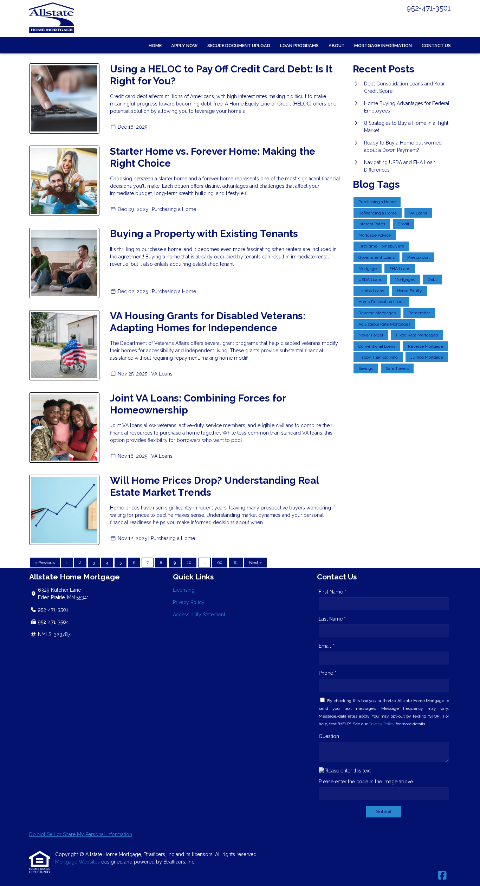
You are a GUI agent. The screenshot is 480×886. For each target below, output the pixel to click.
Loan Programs (299, 45)
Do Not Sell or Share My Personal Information (80, 834)
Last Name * (332, 619)
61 (236, 562)
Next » (255, 562)
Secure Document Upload (238, 45)
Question (329, 736)
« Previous (45, 562)
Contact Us (436, 45)
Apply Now (184, 45)
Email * (326, 646)
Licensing (184, 590)
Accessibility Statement (199, 614)
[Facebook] (442, 876)
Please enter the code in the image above (366, 781)
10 (189, 562)
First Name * (332, 592)
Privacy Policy (189, 602)
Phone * (327, 673)
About (337, 45)
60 (219, 562)
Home (155, 45)
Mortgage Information (383, 45)
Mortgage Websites (78, 862)
